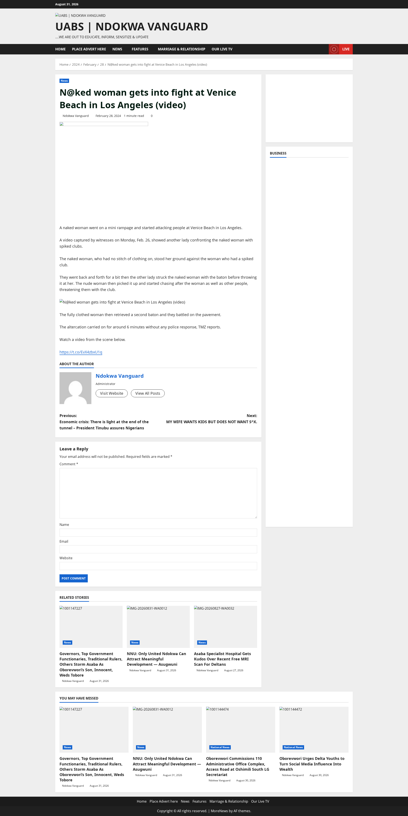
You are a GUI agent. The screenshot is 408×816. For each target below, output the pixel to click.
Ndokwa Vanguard (76, 116)
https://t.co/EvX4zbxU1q (81, 352)
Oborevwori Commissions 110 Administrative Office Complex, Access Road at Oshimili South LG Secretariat (237, 766)
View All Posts (147, 393)
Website (66, 558)
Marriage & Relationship (181, 49)
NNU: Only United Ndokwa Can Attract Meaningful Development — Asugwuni (156, 659)
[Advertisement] (309, 108)
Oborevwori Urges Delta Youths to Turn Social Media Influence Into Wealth (311, 764)
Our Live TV (222, 49)
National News (220, 747)
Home (60, 49)
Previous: (104, 421)
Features (140, 49)
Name (64, 524)
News (117, 49)
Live (346, 49)
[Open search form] (324, 49)
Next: (211, 418)
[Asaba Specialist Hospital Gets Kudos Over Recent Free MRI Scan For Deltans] (225, 627)
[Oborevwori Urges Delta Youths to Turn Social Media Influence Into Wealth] (313, 730)
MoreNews (219, 811)
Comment (69, 464)
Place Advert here (89, 49)
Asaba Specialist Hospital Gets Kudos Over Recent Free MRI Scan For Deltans (222, 659)
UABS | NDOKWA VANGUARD (131, 26)
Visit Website (111, 393)
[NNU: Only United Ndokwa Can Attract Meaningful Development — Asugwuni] (158, 627)
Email (64, 541)
